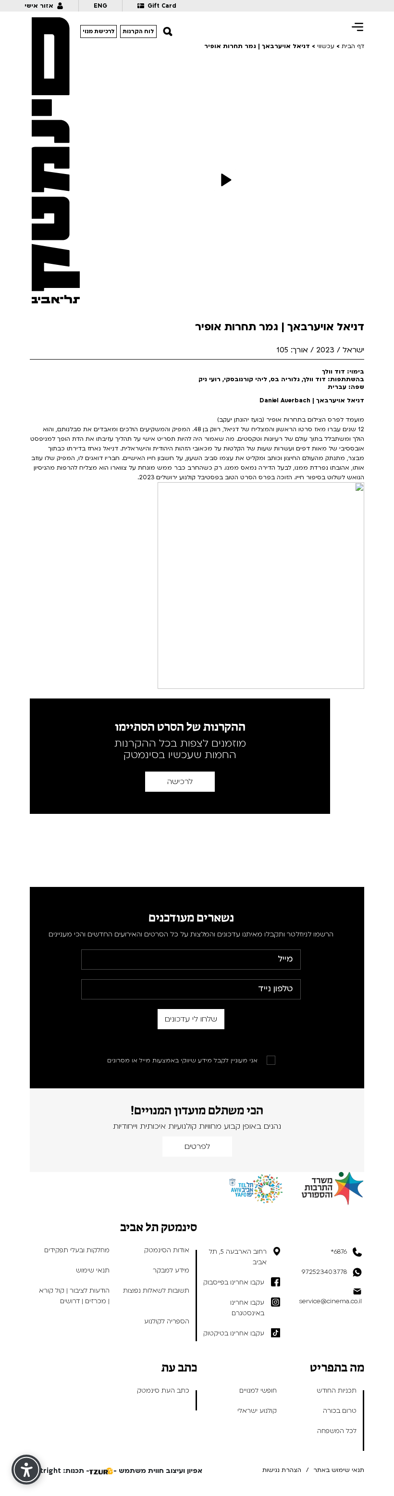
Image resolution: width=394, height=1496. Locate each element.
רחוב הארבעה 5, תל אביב (238, 1257)
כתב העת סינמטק (163, 1390)
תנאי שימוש (93, 1270)
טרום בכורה (340, 1411)
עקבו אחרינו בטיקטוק (233, 1333)
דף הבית (353, 46)
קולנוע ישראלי (257, 1411)
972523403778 (324, 1272)
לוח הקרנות (138, 31)
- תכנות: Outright (59, 1470)
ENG (100, 6)
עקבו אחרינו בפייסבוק (233, 1282)
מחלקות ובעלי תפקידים (77, 1250)
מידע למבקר (171, 1270)
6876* (339, 1251)
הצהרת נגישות (281, 1470)
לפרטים (197, 1146)
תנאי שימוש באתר (338, 1470)
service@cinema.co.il (330, 1301)
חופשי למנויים (258, 1390)
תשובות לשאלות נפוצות (156, 1290)
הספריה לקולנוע (166, 1321)
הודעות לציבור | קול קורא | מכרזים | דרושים (74, 1296)
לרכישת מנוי (99, 31)
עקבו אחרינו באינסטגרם (247, 1308)
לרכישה (180, 781)
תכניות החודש (337, 1390)
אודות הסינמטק (166, 1250)
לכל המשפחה (337, 1431)
